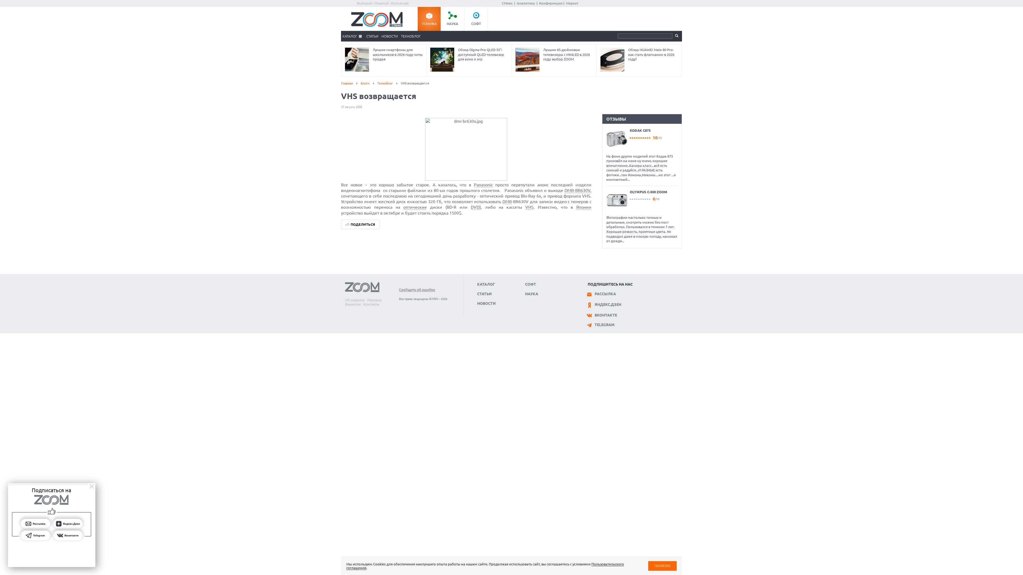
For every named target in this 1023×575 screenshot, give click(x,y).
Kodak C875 (640, 130)
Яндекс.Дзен (608, 304)
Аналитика (526, 3)
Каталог (350, 36)
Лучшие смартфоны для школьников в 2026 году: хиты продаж (398, 54)
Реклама (374, 300)
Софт (476, 24)
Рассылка (605, 294)
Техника (429, 24)
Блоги (365, 83)
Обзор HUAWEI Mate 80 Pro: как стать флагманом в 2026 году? (651, 54)
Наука (452, 24)
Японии (583, 207)
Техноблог (411, 36)
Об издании (355, 300)
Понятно (662, 566)
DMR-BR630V (577, 190)
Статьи (372, 36)
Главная (347, 83)
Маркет (572, 3)
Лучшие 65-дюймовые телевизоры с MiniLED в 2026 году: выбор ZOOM (566, 54)
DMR (507, 201)
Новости (389, 36)
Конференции (551, 3)
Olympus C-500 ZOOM (648, 192)
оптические (415, 207)
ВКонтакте (606, 315)
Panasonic (483, 184)
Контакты (371, 304)
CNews (507, 3)
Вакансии (353, 304)
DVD (475, 207)
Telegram (605, 325)
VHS (529, 207)
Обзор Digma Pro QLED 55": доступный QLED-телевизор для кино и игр (481, 54)
